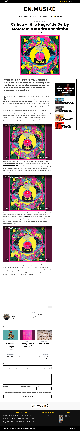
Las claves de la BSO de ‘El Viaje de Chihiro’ (68, 103)
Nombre (5, 386)
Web (37, 386)
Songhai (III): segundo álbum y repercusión (68, 119)
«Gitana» (26, 216)
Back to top (72, 428)
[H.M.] (62, 417)
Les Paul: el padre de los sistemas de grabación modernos (68, 110)
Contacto (48, 415)
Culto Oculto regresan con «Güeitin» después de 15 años (27, 345)
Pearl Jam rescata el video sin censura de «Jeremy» (40, 315)
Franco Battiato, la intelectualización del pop (42, 356)
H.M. (41, 32)
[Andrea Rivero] (62, 421)
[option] (10, 340)
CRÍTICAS (36, 21)
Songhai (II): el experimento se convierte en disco (67, 126)
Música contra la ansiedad (44, 344)
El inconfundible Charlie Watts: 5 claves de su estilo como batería (65, 89)
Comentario (6, 373)
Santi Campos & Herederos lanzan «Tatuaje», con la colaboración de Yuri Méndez (11, 346)
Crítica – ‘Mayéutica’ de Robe (14, 355)
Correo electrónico (25, 386)
